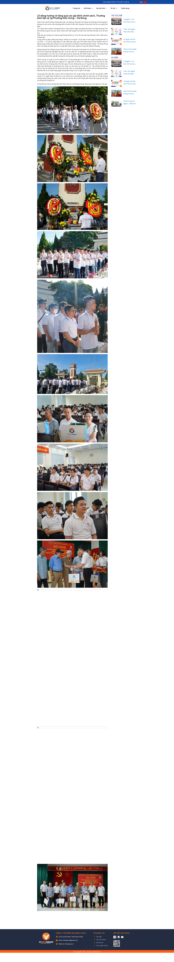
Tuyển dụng (125, 8)
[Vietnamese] (145, 2)
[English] (141, 2)
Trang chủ (76, 8)
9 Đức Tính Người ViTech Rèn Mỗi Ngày (129, 31)
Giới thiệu (87, 8)
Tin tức (112, 8)
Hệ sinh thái (100, 8)
